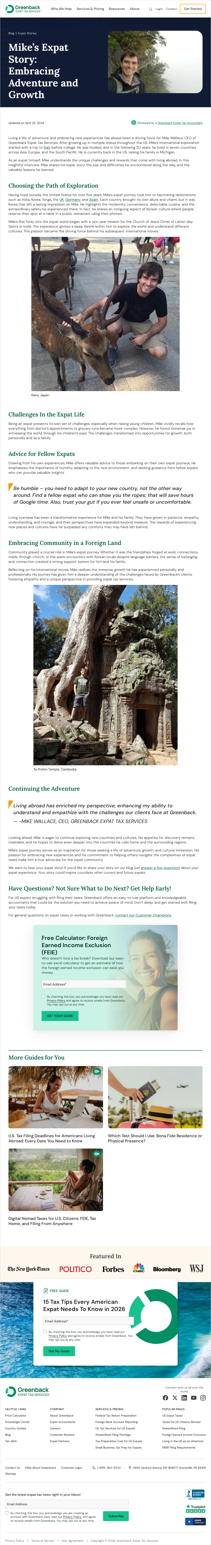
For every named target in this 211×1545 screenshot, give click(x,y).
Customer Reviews (62, 1435)
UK (62, 199)
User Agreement (72, 1541)
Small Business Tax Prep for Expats (118, 1447)
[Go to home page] (27, 1393)
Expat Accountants (62, 1422)
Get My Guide (59, 1351)
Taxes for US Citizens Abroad (181, 1422)
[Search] (150, 9)
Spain (93, 199)
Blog (11, 33)
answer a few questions (160, 867)
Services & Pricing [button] (90, 9)
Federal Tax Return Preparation (115, 1415)
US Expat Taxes (172, 1415)
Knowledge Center (17, 1422)
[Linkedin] (184, 1398)
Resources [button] (117, 9)
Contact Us (12, 1468)
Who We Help (61, 9)
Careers (55, 1428)
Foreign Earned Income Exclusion (184, 1435)
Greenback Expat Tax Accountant (180, 123)
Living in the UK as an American (183, 1441)
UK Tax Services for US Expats (115, 1428)
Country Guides (15, 1428)
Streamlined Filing (173, 1428)
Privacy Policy (56, 1000)
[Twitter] (175, 1398)
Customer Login (71, 1468)
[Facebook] (165, 1398)
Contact (171, 9)
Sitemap (10, 1474)
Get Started (193, 9)
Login (159, 9)
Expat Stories (27, 33)
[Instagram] (203, 1398)
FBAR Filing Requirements (178, 1447)
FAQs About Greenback (40, 1468)
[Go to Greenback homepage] (23, 9)
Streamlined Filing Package (113, 1435)
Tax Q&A (11, 1441)
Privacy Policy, (72, 1517)
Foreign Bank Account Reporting (116, 1422)
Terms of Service (42, 1541)
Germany (73, 199)
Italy (47, 147)
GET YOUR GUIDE (60, 1016)
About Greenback (62, 1415)
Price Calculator (15, 1415)
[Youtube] (194, 1398)
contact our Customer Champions (143, 915)
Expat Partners (59, 1441)
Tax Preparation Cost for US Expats (118, 1441)
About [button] (134, 9)
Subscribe (116, 1516)
